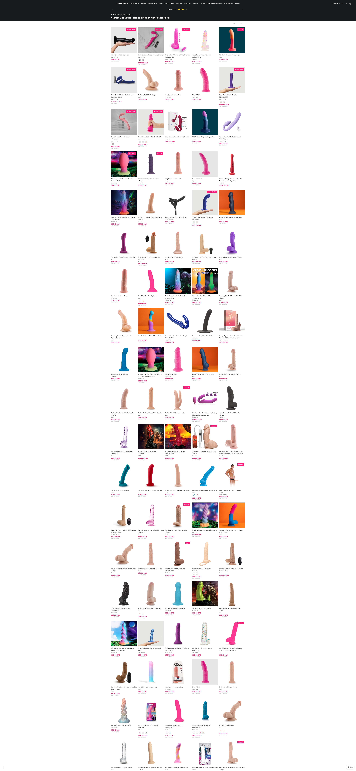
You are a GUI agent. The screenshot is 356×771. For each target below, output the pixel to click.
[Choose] (134, 50)
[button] (243, 24)
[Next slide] (243, 9)
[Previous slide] (112, 9)
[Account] (346, 4)
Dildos (118, 14)
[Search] (342, 4)
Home (113, 14)
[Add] (215, 50)
